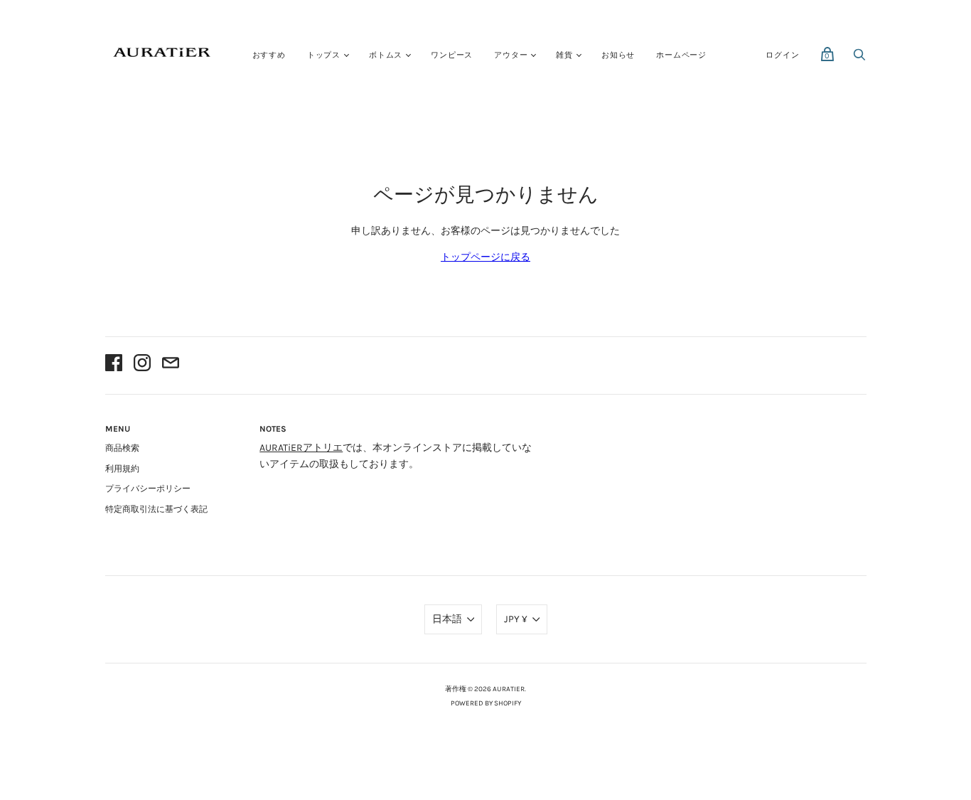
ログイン (782, 55)
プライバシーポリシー (148, 489)
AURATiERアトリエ (301, 448)
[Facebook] (113, 365)
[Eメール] (170, 365)
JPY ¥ (515, 619)
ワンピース (452, 55)
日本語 (447, 619)
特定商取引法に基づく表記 (156, 509)
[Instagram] (142, 365)
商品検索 (122, 448)
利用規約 (122, 469)
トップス (323, 55)
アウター (510, 55)
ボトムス (385, 55)
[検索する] (859, 59)
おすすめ (269, 55)
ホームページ (681, 55)
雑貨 (564, 55)
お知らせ (618, 55)
